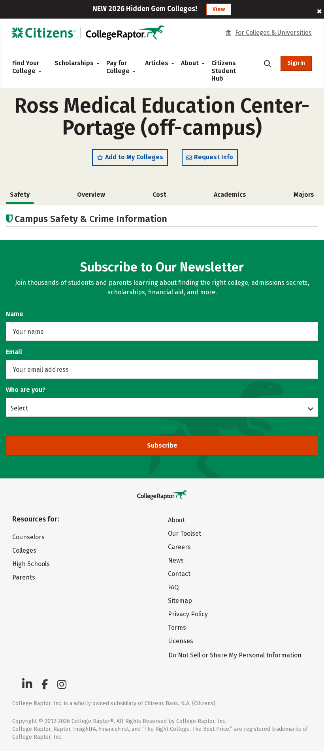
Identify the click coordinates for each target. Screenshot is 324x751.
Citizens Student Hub (223, 70)
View (219, 9)
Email (14, 352)
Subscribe (162, 445)
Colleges (24, 550)
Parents (23, 577)
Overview (91, 194)
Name (14, 314)
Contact (179, 574)
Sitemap (180, 600)
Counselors (28, 537)
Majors (304, 194)
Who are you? (25, 389)
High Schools (31, 564)
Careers (179, 547)
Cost (159, 194)
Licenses (180, 641)
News (176, 560)
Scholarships (74, 63)
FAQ (173, 587)
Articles (156, 63)
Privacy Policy (188, 614)
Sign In (296, 63)
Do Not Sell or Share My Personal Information (234, 655)
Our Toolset (184, 533)
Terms (177, 627)
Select (19, 408)
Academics (230, 194)
